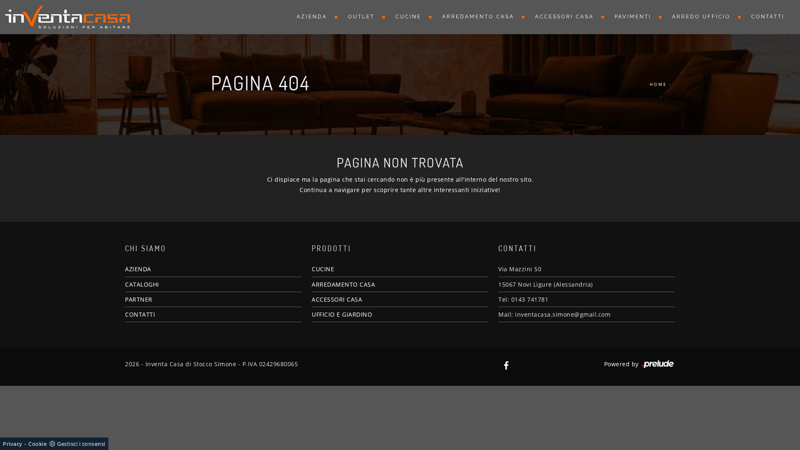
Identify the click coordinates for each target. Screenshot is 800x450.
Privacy (12, 444)
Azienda (312, 17)
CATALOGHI (142, 284)
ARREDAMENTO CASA (343, 284)
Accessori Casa (564, 17)
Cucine (408, 17)
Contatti (768, 17)
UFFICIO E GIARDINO (342, 314)
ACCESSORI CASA (337, 299)
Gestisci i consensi (81, 444)
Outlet (361, 17)
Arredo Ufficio (701, 17)
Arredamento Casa (478, 17)
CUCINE (323, 269)
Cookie (37, 444)
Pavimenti (633, 17)
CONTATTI (140, 314)
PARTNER (138, 299)
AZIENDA (138, 269)
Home (658, 84)
